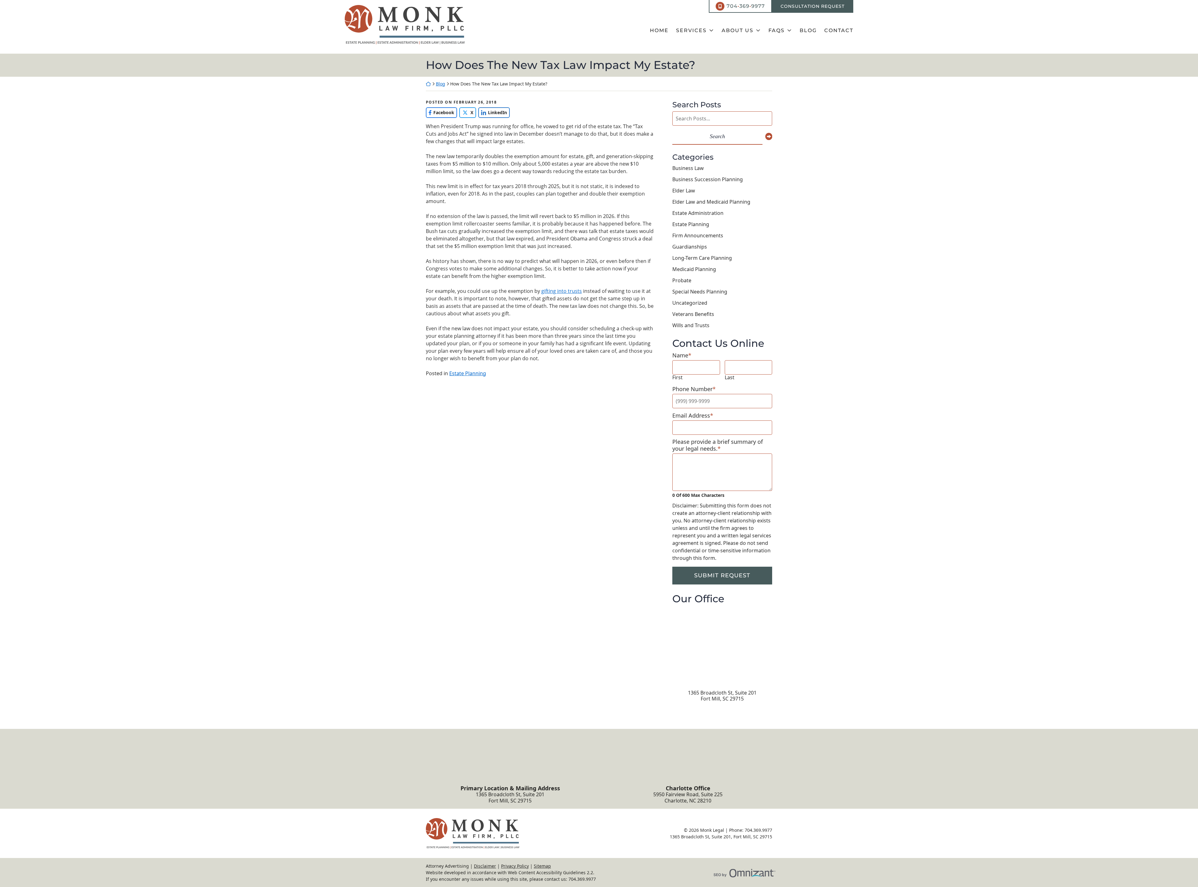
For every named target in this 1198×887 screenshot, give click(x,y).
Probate (681, 280)
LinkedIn (492, 112)
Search (717, 136)
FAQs (776, 30)
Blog (808, 30)
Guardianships (689, 246)
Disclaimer (485, 866)
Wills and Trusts (690, 325)
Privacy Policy (515, 866)
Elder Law (683, 190)
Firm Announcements (697, 235)
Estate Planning (467, 373)
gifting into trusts (561, 291)
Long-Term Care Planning (702, 257)
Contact (838, 30)
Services (691, 30)
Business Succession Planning (707, 179)
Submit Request (722, 575)
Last (729, 377)
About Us (737, 30)
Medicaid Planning (694, 269)
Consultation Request (813, 6)
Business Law (688, 168)
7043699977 (746, 6)
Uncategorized (689, 302)
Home (659, 30)
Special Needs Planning (699, 291)
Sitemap (542, 866)
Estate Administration (697, 213)
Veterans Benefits (693, 314)
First (677, 377)
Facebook (440, 112)
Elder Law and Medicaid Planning (711, 201)
